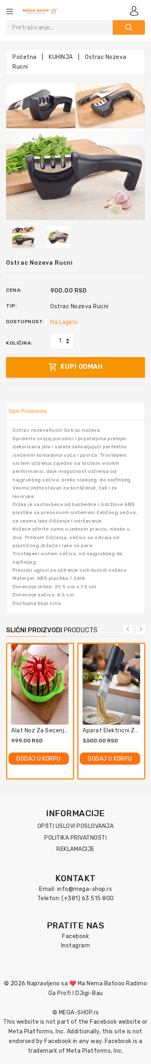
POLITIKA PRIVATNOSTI (75, 837)
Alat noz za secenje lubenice (52, 730)
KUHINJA (61, 57)
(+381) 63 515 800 (88, 898)
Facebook (75, 936)
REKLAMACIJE (75, 849)
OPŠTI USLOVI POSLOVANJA (75, 826)
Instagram (75, 945)
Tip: (11, 306)
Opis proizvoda (27, 411)
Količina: (19, 343)
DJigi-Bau (89, 993)
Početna (24, 57)
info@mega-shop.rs (84, 889)
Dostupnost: (25, 321)
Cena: (14, 290)
